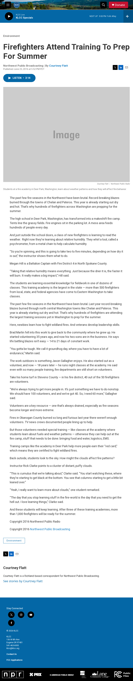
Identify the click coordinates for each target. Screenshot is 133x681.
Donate (120, 5)
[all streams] (128, 16)
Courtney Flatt (58, 65)
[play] (9, 16)
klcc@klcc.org (12, 648)
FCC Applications (14, 660)
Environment (11, 36)
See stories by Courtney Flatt (23, 581)
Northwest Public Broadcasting (50, 529)
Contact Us (11, 654)
